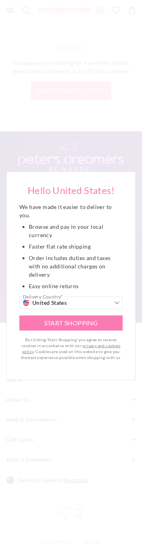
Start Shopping (71, 323)
